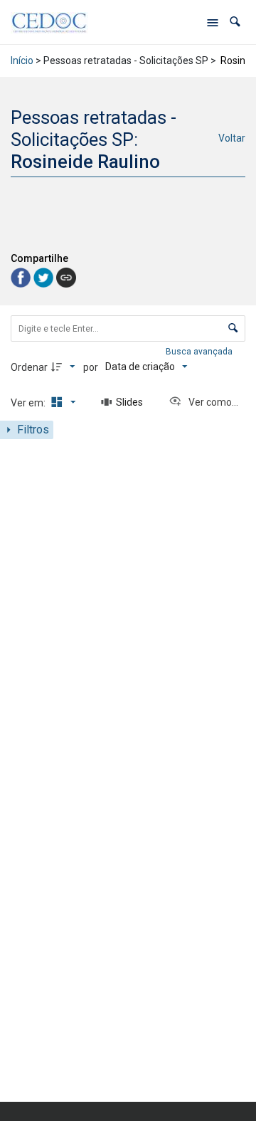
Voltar (231, 138)
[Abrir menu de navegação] (212, 22)
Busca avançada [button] (200, 352)
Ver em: (29, 403)
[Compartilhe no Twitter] (44, 276)
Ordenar (29, 367)
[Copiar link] (66, 278)
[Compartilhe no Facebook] (22, 276)
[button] (235, 22)
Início (22, 60)
